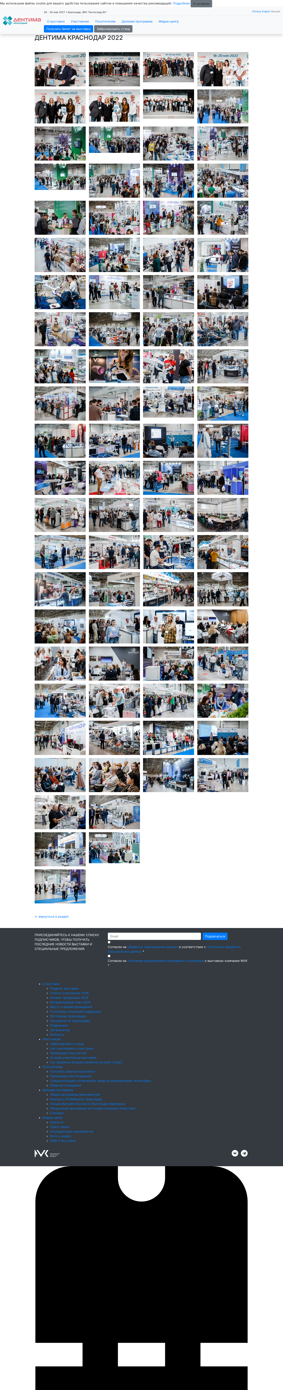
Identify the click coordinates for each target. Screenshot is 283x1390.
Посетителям (105, 21)
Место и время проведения (71, 1053)
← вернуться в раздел (52, 963)
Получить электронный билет (73, 1118)
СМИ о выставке (63, 1187)
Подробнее (181, 3)
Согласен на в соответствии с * (174, 995)
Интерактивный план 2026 (70, 1049)
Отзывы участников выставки (73, 1104)
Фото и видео (60, 1182)
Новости (56, 1169)
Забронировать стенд (113, 29)
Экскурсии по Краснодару (70, 1067)
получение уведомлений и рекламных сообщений (165, 1007)
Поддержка (59, 1072)
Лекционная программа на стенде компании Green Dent (93, 1155)
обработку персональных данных (152, 993)
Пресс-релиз (60, 1173)
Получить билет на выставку (68, 29)
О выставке (56, 21)
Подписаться (215, 983)
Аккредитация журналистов (71, 1178)
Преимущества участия (68, 1099)
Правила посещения (65, 1132)
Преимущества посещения (70, 1122)
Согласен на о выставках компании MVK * (177, 1009)
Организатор (60, 1076)
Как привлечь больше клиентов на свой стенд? (86, 1109)
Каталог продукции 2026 (69, 1044)
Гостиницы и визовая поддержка (75, 1058)
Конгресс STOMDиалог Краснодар (76, 1146)
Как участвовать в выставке (72, 1095)
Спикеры (57, 1159)
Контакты (57, 1081)
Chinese (256, 11)
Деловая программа (137, 21)
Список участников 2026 (69, 1039)
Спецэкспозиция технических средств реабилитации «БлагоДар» (101, 1127)
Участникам (80, 21)
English (266, 11)
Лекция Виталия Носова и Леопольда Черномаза (87, 1150)
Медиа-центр (169, 21)
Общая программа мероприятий (75, 1141)
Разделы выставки (64, 1035)
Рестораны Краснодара (68, 1063)
